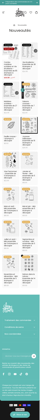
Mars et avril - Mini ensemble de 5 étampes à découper (11, 209)
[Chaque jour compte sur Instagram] (9, 370)
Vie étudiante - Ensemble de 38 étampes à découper (29, 65)
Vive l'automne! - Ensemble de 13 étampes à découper (10, 174)
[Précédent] (3, 2)
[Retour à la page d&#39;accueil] (14, 25)
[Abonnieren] (32, 352)
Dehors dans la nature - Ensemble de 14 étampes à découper (28, 278)
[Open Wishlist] (32, 12)
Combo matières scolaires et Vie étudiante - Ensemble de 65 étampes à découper (10, 68)
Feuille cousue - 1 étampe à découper (10, 138)
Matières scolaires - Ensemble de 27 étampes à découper (10, 105)
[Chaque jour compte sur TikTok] (21, 370)
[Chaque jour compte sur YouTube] (15, 370)
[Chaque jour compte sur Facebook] (3, 370)
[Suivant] (36, 2)
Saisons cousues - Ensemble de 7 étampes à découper (28, 105)
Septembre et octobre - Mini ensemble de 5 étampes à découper (28, 243)
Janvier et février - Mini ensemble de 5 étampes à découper (28, 175)
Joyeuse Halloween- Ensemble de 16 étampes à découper (28, 140)
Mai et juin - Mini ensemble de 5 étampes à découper (28, 209)
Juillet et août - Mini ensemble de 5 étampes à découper (11, 242)
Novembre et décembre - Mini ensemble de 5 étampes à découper (11, 278)
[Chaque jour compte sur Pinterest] (26, 370)
